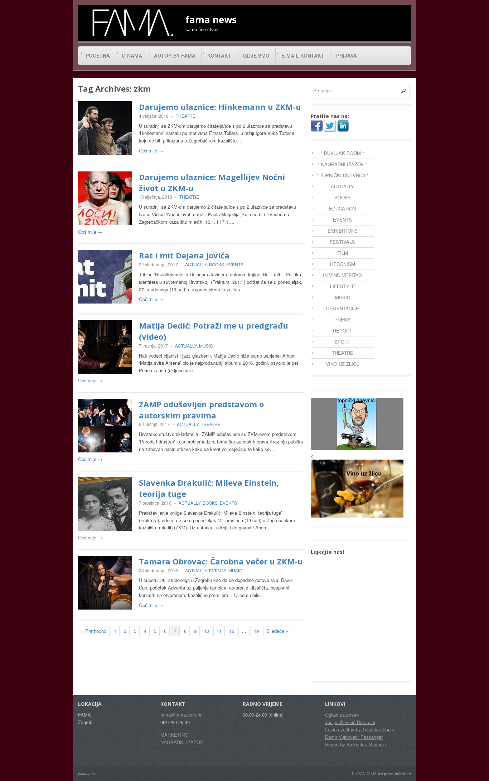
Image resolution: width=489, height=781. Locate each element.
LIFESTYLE (342, 286)
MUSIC (206, 346)
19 (256, 630)
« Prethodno (93, 630)
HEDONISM (342, 264)
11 (219, 630)
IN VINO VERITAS (342, 275)
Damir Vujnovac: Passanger (354, 736)
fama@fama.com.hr (181, 714)
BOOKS (216, 264)
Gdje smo (256, 55)
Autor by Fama (174, 55)
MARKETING (174, 734)
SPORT (342, 341)
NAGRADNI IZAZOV (181, 742)
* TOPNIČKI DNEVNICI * (342, 175)
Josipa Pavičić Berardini (350, 722)
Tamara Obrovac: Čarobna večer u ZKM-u (221, 561)
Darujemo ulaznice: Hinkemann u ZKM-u (220, 106)
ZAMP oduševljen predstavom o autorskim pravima (201, 410)
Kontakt (219, 55)
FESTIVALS (342, 241)
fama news (86, 773)
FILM (342, 252)
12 (231, 630)
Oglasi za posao (342, 714)
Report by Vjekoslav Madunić (355, 744)
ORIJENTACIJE (342, 308)
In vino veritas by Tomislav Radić (359, 729)
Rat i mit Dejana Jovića (184, 255)
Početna (98, 55)
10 (206, 630)
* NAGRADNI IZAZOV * (342, 164)
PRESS (342, 319)
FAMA (371, 773)
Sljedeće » (277, 630)
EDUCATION (342, 208)
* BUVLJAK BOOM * (342, 153)
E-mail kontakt (302, 55)
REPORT (342, 330)
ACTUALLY (196, 264)
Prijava (346, 55)
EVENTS (234, 264)
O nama (132, 55)
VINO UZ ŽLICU (342, 363)
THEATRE (185, 116)
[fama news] (131, 22)
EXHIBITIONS (343, 230)
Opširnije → (151, 150)
